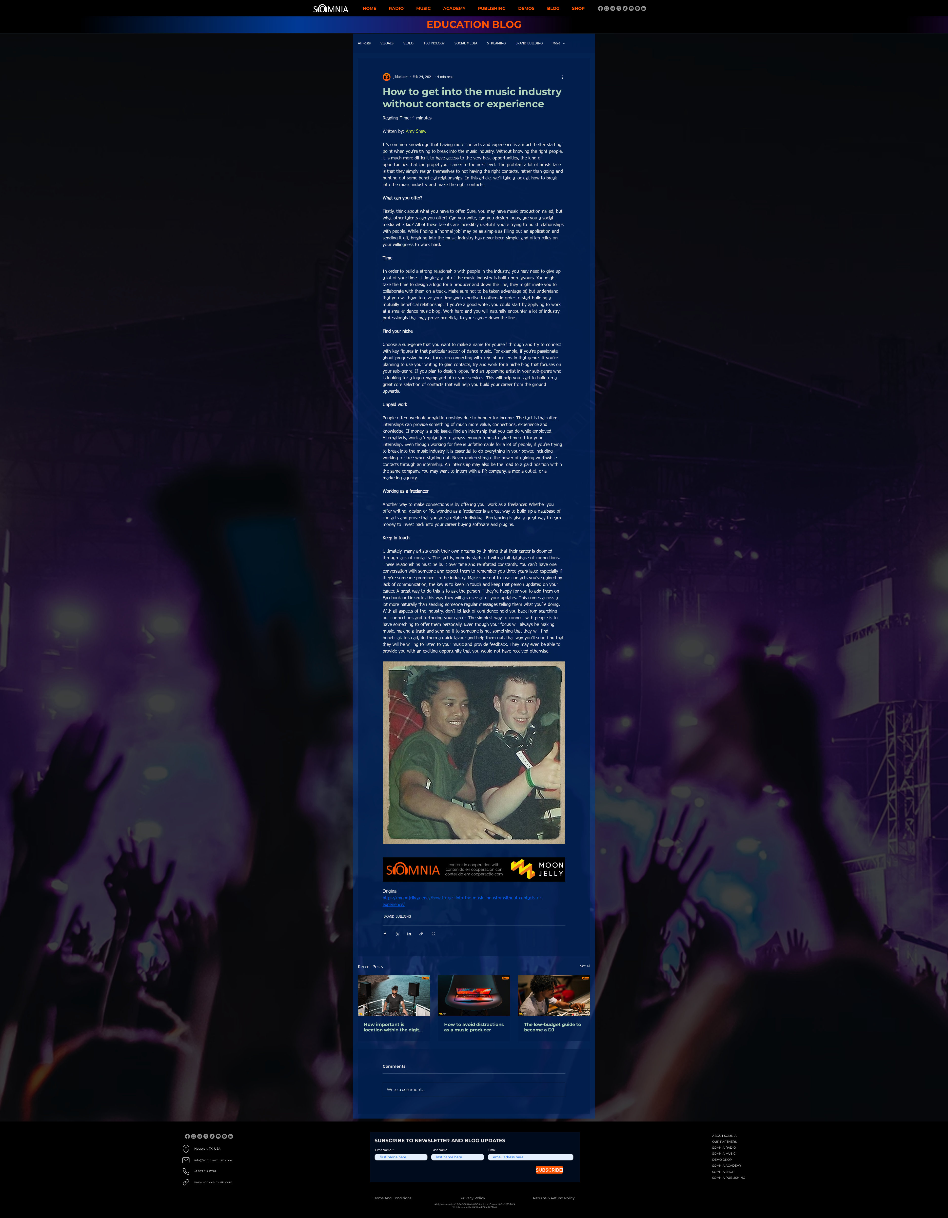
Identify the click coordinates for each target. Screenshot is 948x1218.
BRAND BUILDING (529, 43)
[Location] (186, 1148)
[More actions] (562, 77)
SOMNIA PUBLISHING (728, 1177)
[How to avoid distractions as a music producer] (474, 995)
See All (585, 966)
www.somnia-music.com (213, 1182)
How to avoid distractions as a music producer (474, 1027)
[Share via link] (421, 933)
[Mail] (186, 1160)
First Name (383, 1150)
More (556, 43)
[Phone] (186, 1171)
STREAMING (496, 43)
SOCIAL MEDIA (465, 43)
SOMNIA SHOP (723, 1172)
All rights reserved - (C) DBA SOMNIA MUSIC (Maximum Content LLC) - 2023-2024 (474, 1204)
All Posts (364, 43)
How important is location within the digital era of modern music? (393, 1027)
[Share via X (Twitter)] (397, 933)
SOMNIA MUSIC (724, 1153)
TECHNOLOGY (434, 43)
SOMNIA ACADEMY (726, 1165)
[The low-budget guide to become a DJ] (554, 995)
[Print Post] (433, 933)
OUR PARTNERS (724, 1141)
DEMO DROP (722, 1159)
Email (492, 1150)
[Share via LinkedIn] (409, 933)
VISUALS (387, 43)
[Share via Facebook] (385, 933)
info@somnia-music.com (213, 1160)
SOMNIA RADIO (724, 1147)
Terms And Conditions (392, 1198)
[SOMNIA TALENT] (600, 8)
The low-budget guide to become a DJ (552, 1027)
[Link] (186, 1182)
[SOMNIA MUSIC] (643, 8)
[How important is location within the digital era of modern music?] (394, 995)
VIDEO (408, 43)
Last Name (440, 1150)
